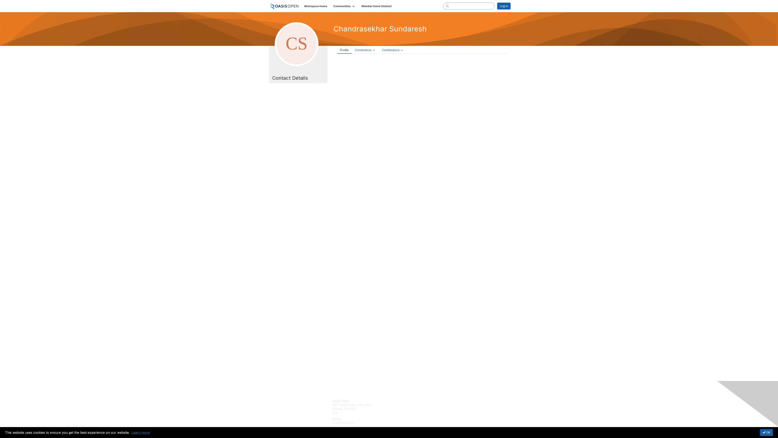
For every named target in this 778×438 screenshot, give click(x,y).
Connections (363, 50)
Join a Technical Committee (409, 413)
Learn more (141, 432)
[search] (447, 6)
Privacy (454, 405)
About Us (455, 401)
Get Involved (399, 401)
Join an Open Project (405, 407)
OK (767, 432)
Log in (504, 6)
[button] (344, 6)
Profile (344, 50)
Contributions (391, 50)
